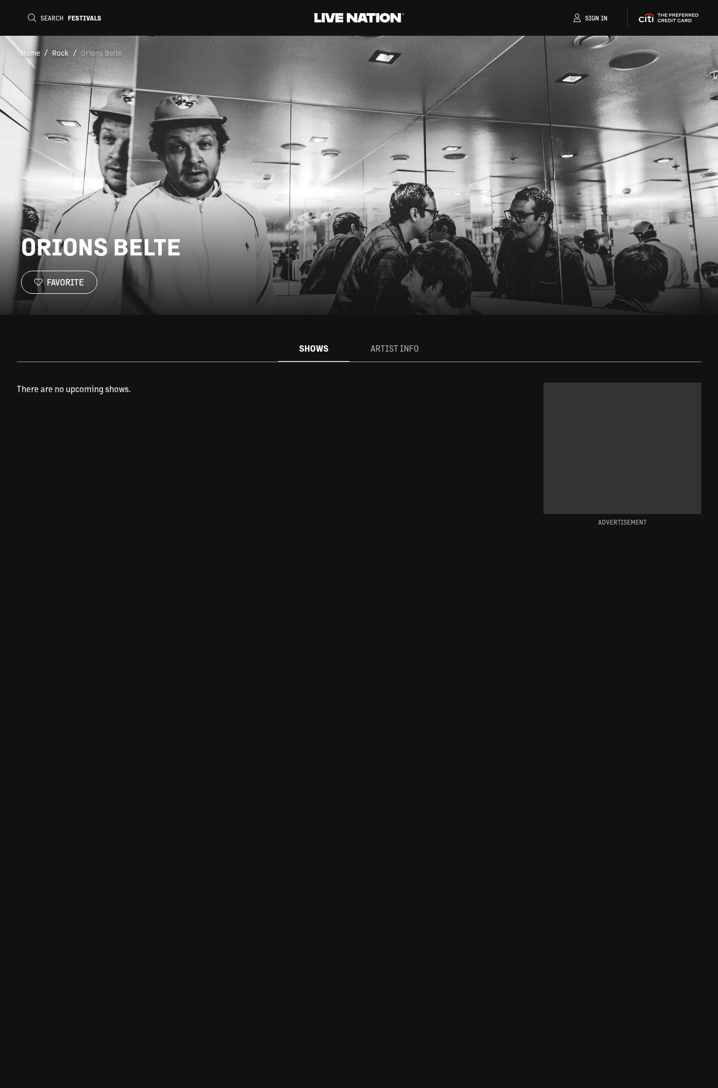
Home (30, 52)
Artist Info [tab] (395, 348)
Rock (60, 52)
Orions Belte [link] (101, 52)
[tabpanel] (263, 389)
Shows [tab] (314, 348)
